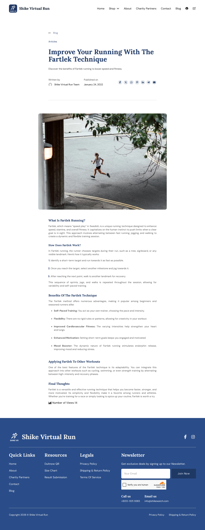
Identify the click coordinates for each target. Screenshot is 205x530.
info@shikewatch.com (157, 501)
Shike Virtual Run (34, 8)
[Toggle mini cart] (194, 8)
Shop (112, 8)
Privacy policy (88, 464)
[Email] (154, 82)
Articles (52, 41)
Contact (166, 8)
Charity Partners (146, 8)
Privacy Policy (156, 514)
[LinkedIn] (143, 82)
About (127, 8)
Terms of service (90, 477)
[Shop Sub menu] (118, 8)
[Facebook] (120, 82)
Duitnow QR (52, 464)
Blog (178, 8)
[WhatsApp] (131, 82)
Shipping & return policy (95, 470)
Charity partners (19, 477)
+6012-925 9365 (130, 501)
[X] (126, 82)
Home (100, 8)
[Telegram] (148, 82)
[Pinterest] (137, 82)
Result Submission (56, 477)
